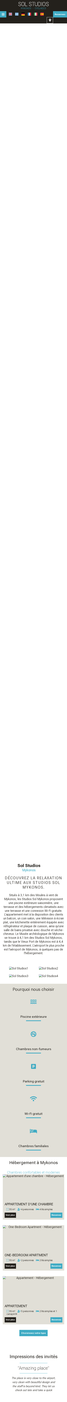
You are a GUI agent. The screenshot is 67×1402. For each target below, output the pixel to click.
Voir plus (10, 1215)
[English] (10, 14)
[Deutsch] (23, 14)
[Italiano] (35, 14)
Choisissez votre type (33, 1333)
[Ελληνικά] (16, 14)
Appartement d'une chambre (29, 1204)
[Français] (29, 14)
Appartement (16, 1306)
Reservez (60, 14)
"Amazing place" (33, 1368)
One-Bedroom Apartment (26, 1255)
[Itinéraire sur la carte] (50, 20)
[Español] (42, 14)
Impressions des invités (34, 1356)
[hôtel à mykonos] (33, 5)
